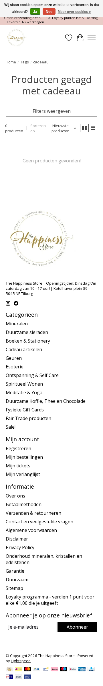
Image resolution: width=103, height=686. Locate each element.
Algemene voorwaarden (31, 530)
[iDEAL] (18, 670)
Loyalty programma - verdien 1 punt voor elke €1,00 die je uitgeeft (50, 600)
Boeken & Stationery (28, 341)
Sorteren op (38, 128)
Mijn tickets (18, 465)
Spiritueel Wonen (24, 384)
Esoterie (14, 367)
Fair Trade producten (28, 418)
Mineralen (17, 323)
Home (11, 62)
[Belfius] (72, 670)
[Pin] (27, 677)
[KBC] (91, 670)
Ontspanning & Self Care (32, 375)
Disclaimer (17, 539)
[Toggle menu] (91, 38)
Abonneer (77, 627)
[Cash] (9, 670)
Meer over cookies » (74, 12)
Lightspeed (21, 660)
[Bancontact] (45, 670)
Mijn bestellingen (24, 457)
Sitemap (14, 588)
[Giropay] (9, 677)
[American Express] (82, 670)
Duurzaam (17, 579)
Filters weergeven (52, 111)
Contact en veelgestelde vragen (39, 521)
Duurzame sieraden (27, 332)
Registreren (18, 448)
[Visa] (36, 670)
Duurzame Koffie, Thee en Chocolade (46, 401)
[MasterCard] (27, 670)
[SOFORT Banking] (54, 670)
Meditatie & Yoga (24, 392)
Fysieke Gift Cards (25, 410)
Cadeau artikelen (24, 349)
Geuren (14, 358)
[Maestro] (64, 670)
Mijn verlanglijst (23, 474)
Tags (24, 62)
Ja (35, 12)
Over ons (15, 496)
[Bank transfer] (18, 677)
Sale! (10, 427)
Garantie (15, 571)
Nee (49, 12)
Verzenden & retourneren (33, 513)
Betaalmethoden (23, 504)
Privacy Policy (20, 547)
